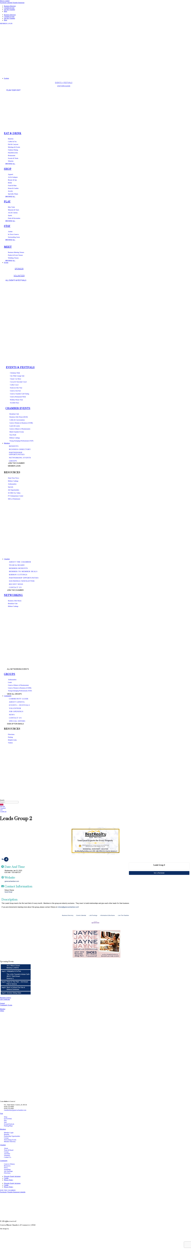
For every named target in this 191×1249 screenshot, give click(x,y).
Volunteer (19, 275)
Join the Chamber (9, 9)
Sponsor (19, 269)
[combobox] (9, 802)
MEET (8, 246)
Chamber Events (9, 8)
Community (3, 1160)
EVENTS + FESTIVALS (63, 83)
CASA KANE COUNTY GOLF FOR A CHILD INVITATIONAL (18, 991)
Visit (1, 1113)
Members (3, 1129)
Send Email (8, 892)
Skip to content (4, 1)
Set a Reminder (159, 873)
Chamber (3, 1145)
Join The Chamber (123, 915)
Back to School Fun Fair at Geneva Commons (16, 982)
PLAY (7, 201)
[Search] (1, 804)
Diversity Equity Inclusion (12, 1176)
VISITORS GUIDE (63, 86)
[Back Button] (2, 860)
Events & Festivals (20, 367)
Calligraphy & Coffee (14, 964)
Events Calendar (81, 915)
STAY (7, 226)
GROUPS (9, 674)
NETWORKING (13, 595)
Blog (5, 11)
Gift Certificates (5, 998)
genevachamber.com (12, 881)
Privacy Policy (8, 1180)
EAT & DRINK (12, 133)
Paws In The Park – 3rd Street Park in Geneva (17, 976)
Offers (2, 1010)
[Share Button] (6, 859)
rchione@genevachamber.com (67, 907)
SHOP (7, 168)
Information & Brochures (107, 915)
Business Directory (10, 6)
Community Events (6, 1004)
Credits (6, 1178)
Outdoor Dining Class (14, 986)
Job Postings (93, 915)
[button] (97, 78)
